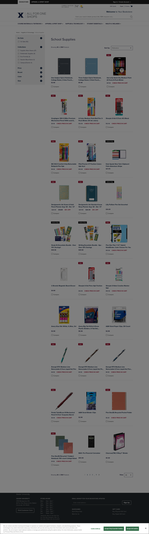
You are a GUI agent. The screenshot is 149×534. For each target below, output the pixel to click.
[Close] (146, 528)
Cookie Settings (95, 528)
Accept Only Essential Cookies (114, 528)
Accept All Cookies (132, 528)
